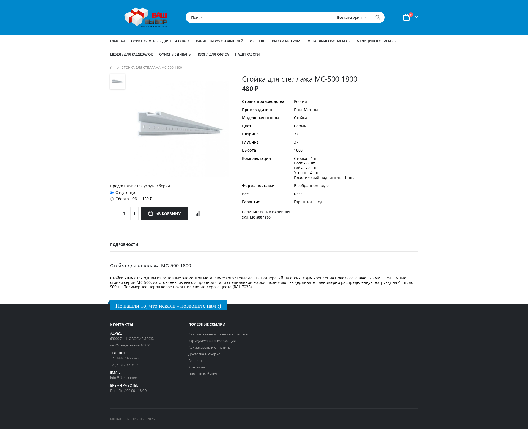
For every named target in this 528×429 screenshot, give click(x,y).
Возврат (195, 360)
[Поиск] (378, 17)
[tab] (124, 244)
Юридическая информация (212, 340)
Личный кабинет (203, 373)
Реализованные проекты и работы (218, 334)
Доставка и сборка (204, 353)
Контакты (196, 367)
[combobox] (285, 17)
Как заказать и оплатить (209, 347)
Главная (117, 41)
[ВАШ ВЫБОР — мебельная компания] (146, 17)
